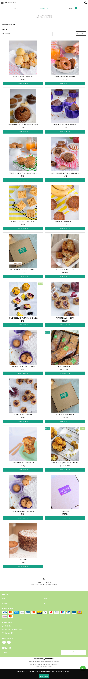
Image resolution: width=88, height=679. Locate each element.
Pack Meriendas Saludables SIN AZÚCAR (23, 270)
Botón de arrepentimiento (44, 667)
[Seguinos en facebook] (9, 642)
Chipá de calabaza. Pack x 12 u (23, 77)
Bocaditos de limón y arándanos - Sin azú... (23, 318)
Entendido (44, 676)
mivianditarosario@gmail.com (13, 629)
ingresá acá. (56, 664)
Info (45, 603)
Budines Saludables (64, 366)
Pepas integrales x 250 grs (23, 415)
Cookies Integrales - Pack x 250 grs (23, 366)
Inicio (3, 25)
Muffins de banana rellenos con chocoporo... (23, 125)
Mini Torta (23, 559)
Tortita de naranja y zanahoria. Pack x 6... (23, 173)
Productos (47, 599)
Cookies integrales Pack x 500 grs (23, 511)
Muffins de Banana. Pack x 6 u (64, 221)
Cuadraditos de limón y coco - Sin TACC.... (23, 221)
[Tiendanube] (44, 659)
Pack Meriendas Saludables (65, 415)
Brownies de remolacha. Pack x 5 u (65, 125)
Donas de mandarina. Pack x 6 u (65, 77)
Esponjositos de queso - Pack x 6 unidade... (65, 463)
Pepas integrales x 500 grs (65, 318)
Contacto (4, 603)
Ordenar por (4, 29)
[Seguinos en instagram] (4, 642)
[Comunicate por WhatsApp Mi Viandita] (83, 668)
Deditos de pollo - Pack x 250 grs (65, 270)
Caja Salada (65, 511)
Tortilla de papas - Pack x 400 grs (23, 463)
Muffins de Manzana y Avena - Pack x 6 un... (65, 173)
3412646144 (8, 626)
